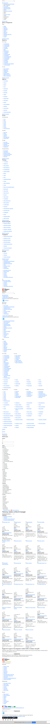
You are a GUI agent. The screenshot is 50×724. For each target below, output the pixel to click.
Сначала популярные (8, 516)
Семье (4, 477)
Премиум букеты (7, 7)
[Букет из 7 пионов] (31, 629)
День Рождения (7, 5)
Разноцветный (6, 501)
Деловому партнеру (7, 479)
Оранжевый (5, 507)
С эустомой (5, 466)
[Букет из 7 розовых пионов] (19, 608)
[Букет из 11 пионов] (19, 629)
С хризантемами (6, 458)
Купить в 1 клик (5, 534)
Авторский (5, 503)
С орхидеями (5, 459)
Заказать (15, 529)
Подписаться (16, 653)
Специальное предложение (9, 4)
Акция (5, 19)
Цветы (5, 12)
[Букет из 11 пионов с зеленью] (7, 608)
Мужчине (5, 473)
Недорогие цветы (7, 8)
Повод (5, 15)
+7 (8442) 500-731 (5, 296)
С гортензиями (6, 456)
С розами (5, 448)
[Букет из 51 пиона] (42, 607)
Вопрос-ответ (6, 271)
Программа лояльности (8, 277)
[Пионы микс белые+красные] (7, 563)
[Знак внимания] (31, 522)
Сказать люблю (6, 488)
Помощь (5, 285)
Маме (4, 471)
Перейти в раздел (5, 38)
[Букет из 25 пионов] (7, 629)
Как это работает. (28, 722)
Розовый (4, 506)
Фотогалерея (6, 685)
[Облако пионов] (19, 522)
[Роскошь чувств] (42, 540)
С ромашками (5, 468)
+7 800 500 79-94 (5, 316)
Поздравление (6, 486)
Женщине (5, 472)
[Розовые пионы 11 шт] (42, 563)
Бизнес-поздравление (7, 489)
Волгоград (4, 288)
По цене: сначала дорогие (9, 520)
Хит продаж (6, 6)
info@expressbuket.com (19, 707)
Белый (4, 497)
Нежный (4, 496)
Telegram (7, 300)
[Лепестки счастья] (19, 540)
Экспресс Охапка (7, 14)
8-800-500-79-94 (5, 298)
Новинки (5, 517)
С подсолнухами (6, 460)
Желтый (4, 505)
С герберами (5, 455)
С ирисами (5, 452)
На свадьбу (5, 491)
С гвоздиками (5, 453)
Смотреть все (4, 21)
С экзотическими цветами (8, 461)
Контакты (5, 276)
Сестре (4, 482)
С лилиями (5, 463)
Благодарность (6, 490)
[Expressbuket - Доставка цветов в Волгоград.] (5, 289)
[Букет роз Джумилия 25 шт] (7, 584)
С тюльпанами (6, 449)
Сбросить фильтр (15, 510)
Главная (3, 429)
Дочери (4, 480)
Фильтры (4, 515)
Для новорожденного (7, 493)
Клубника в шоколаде (8, 11)
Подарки (5, 18)
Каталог (4, 291)
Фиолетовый (5, 509)
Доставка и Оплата (7, 281)
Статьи (5, 273)
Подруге (4, 475)
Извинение (5, 484)
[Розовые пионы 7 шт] (31, 584)
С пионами (5, 467)
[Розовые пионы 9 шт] (42, 584)
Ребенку (4, 478)
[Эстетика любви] (42, 522)
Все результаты (5, 2)
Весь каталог (6, 694)
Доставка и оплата (7, 270)
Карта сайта (6, 684)
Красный (4, 498)
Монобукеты (5, 451)
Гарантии (5, 689)
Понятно (33, 722)
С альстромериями (6, 454)
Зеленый (4, 499)
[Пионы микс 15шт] (7, 522)
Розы (5, 13)
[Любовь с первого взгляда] (7, 541)
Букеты (5, 9)
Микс (4, 462)
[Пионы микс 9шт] (19, 563)
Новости (5, 274)
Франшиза (6, 676)
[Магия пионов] (31, 540)
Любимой (5, 476)
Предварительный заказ (7, 532)
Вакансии (5, 672)
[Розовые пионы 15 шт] (19, 584)
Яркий (4, 504)
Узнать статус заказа (6, 280)
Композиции (6, 16)
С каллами (5, 465)
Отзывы (5, 272)
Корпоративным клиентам (9, 674)
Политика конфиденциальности (10, 678)
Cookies (23, 716)
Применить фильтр (7, 510)
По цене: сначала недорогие (9, 518)
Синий (4, 500)
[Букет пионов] (31, 563)
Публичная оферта (7, 679)
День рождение (6, 487)
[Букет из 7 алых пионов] (31, 607)
